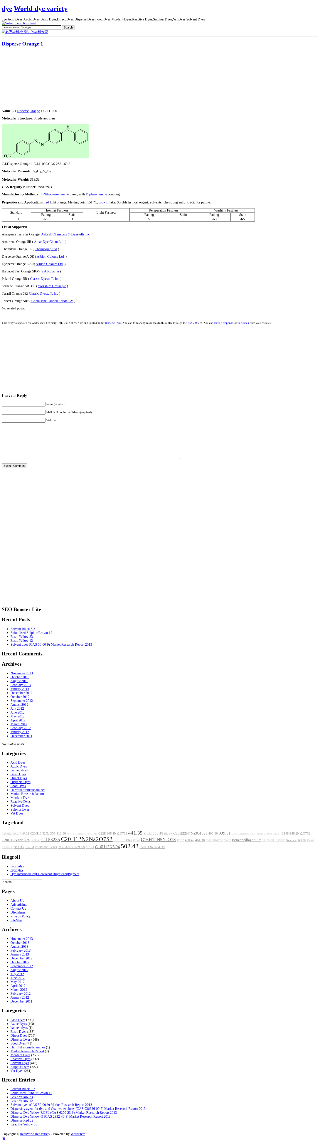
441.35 (135, 833)
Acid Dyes (17, 762)
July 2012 (17, 708)
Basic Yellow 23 (21, 636)
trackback (243, 322)
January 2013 (19, 689)
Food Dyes (18, 786)
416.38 (61, 833)
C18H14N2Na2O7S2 (295, 833)
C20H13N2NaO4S (152, 847)
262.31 (277, 834)
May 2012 (17, 716)
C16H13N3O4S (122, 840)
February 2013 (20, 685)
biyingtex (16, 870)
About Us (17, 900)
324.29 (227, 840)
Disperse (23, 111)
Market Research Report (27, 794)
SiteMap (16, 920)
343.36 (301, 840)
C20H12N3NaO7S (16, 840)
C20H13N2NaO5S (43, 833)
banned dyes (19, 770)
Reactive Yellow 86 (23, 1124)
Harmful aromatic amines (27, 790)
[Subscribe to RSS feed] (19, 23)
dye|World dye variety (34, 8)
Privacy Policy (20, 916)
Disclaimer (17, 912)
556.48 (158, 833)
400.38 (213, 833)
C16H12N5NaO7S (158, 839)
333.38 (265, 840)
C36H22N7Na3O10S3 (190, 833)
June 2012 (17, 712)
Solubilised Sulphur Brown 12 (31, 633)
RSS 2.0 (192, 322)
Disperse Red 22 (21, 1120)
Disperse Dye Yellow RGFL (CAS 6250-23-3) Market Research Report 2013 (63, 1112)
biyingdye (17, 866)
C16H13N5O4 (107, 847)
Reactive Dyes (20, 801)
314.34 (29, 847)
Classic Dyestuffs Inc (44, 278)
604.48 (310, 840)
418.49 (90, 847)
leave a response (223, 322)
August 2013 (19, 681)
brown (103, 202)
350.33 (35, 840)
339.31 (225, 833)
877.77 (291, 840)
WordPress (78, 1134)
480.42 (189, 840)
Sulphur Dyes (19, 809)
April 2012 (17, 720)
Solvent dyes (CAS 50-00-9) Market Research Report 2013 (51, 644)
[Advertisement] (29, 78)
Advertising (18, 904)
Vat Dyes (16, 813)
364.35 (19, 847)
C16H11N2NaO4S (263, 834)
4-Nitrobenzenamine (55, 194)
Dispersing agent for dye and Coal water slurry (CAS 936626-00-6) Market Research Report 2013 (78, 1108)
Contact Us (18, 908)
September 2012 (21, 700)
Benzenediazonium (246, 840)
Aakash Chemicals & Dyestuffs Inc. (66, 234)
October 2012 (19, 697)
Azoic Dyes (18, 766)
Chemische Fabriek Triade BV (52, 301)
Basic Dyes (18, 774)
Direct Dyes (18, 778)
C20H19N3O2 (277, 840)
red (47, 202)
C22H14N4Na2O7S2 (112, 833)
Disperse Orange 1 (22, 44)
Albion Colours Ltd (50, 256)
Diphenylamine (96, 194)
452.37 (180, 840)
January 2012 (19, 732)
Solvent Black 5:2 (22, 629)
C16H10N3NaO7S (46, 847)
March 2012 (18, 724)
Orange (35, 111)
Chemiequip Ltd (46, 249)
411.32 (147, 833)
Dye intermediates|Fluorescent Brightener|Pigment (44, 874)
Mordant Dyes (20, 797)
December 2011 (21, 736)
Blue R (168, 833)
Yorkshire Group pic (52, 286)
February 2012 (20, 728)
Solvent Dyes (19, 805)
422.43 (136, 840)
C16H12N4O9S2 (214, 840)
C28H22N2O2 (10, 833)
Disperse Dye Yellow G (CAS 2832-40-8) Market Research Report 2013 (60, 1116)
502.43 (130, 846)
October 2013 (19, 677)
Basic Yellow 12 (21, 640)
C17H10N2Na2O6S (71, 847)
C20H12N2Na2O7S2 (87, 839)
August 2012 (19, 704)
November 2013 (21, 673)
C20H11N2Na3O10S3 (86, 834)
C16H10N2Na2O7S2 (242, 834)
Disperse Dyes (113, 322)
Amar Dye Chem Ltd (49, 242)
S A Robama (50, 271)
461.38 (200, 840)
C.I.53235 (50, 839)
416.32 (24, 833)
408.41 (70, 834)
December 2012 (21, 693)
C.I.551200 (7, 847)
